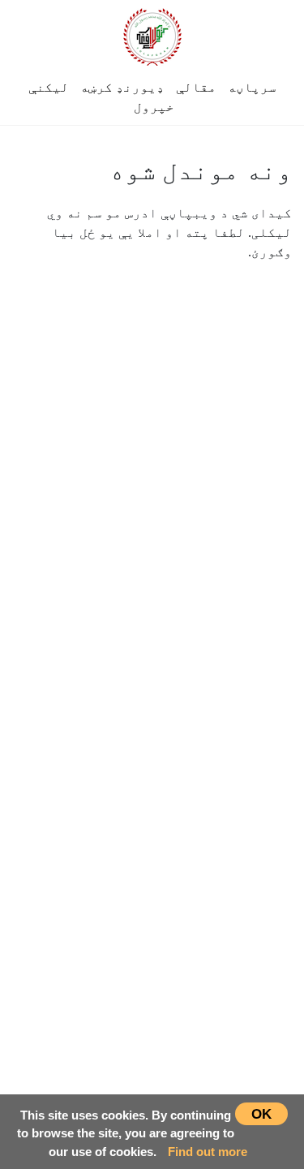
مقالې (196, 87)
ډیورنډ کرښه (122, 87)
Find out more (207, 1151)
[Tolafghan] (152, 34)
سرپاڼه (252, 87)
